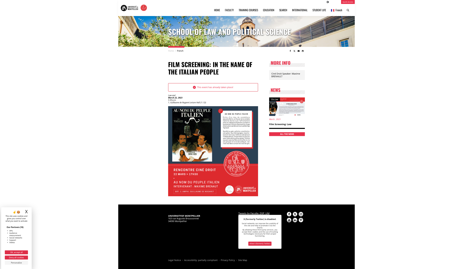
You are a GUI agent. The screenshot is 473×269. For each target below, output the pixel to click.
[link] (290, 51)
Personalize (16, 262)
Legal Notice (174, 260)
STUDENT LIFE (319, 10)
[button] (298, 51)
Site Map (242, 260)
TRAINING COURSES (248, 10)
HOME (217, 10)
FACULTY (229, 10)
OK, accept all (16, 252)
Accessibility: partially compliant (201, 260)
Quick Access (348, 2)
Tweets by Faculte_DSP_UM (254, 213)
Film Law (274, 99)
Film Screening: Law (280, 124)
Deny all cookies (16, 257)
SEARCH (283, 10)
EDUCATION (268, 10)
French (339, 10)
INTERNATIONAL (300, 10)
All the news (287, 134)
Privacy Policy (228, 260)
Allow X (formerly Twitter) (260, 243)
